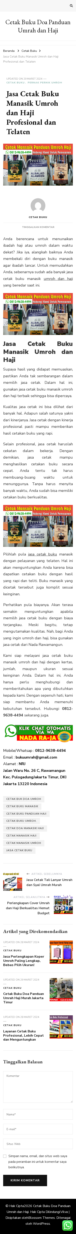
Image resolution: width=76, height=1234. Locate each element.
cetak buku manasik (22, 806)
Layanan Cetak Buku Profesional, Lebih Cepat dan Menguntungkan (23, 1035)
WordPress (41, 1223)
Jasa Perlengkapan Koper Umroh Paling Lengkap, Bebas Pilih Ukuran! (23, 960)
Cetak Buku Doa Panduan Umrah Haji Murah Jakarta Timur (23, 998)
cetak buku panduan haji (26, 813)
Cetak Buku (15, 82)
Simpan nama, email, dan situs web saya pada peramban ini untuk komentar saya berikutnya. (37, 1162)
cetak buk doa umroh (23, 799)
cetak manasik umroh (23, 843)
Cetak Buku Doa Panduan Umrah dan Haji (38, 26)
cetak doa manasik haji (25, 828)
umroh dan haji (58, 278)
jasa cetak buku (42, 554)
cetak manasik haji (21, 835)
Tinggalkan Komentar (38, 227)
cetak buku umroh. (21, 821)
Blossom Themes (41, 1217)
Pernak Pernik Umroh (45, 82)
